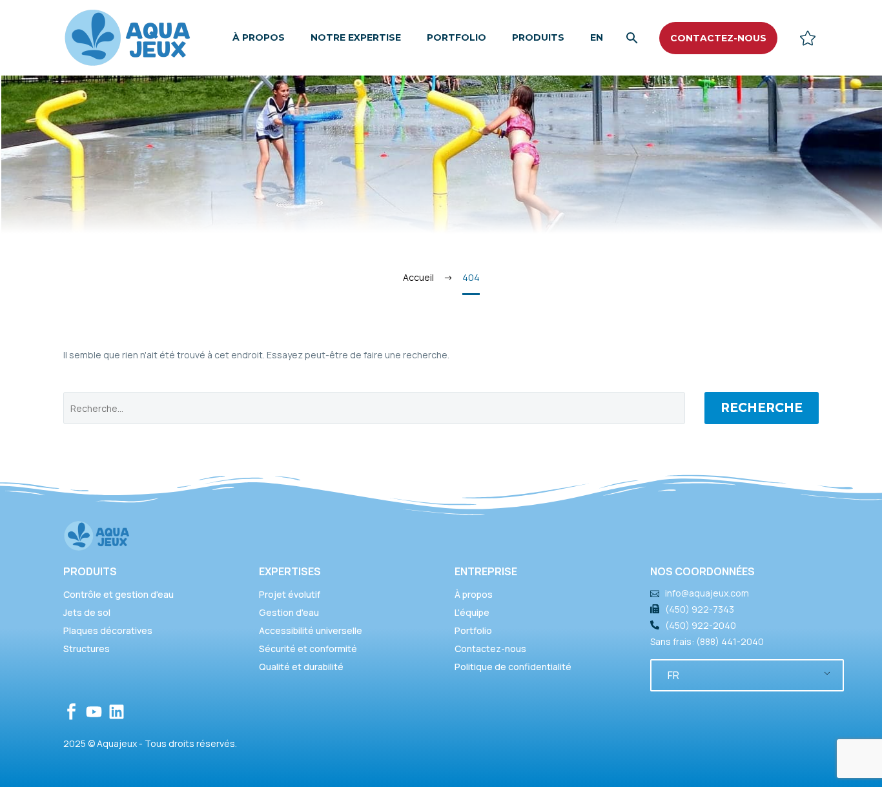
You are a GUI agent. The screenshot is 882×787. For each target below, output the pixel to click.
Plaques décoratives (107, 630)
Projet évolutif (289, 594)
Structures (86, 648)
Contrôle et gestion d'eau (118, 594)
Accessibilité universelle (310, 630)
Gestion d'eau (289, 612)
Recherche (762, 407)
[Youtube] (94, 712)
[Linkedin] (116, 712)
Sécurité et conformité (308, 648)
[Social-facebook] (71, 712)
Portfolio (456, 37)
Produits (538, 37)
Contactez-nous (490, 648)
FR (673, 675)
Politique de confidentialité (513, 666)
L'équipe (472, 612)
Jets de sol (86, 612)
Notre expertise (356, 37)
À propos (258, 37)
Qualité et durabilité (301, 666)
